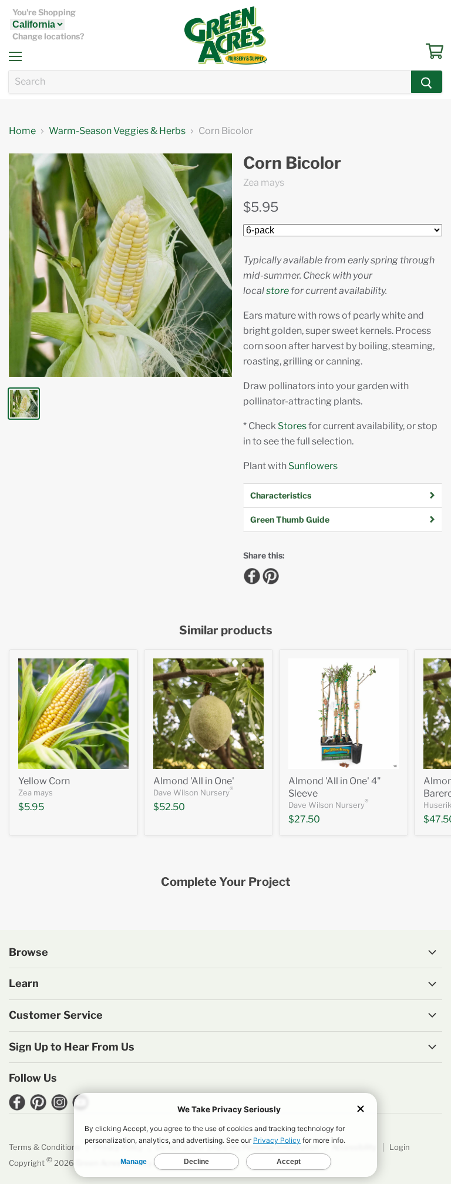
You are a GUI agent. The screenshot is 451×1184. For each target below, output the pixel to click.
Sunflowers (313, 465)
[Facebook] (250, 574)
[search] (210, 82)
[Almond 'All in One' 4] (343, 713)
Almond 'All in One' (193, 781)
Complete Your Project (226, 882)
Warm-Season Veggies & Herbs (117, 131)
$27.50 (304, 819)
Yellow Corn (44, 781)
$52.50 (169, 806)
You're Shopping (44, 12)
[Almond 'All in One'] (208, 713)
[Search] (426, 82)
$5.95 (260, 207)
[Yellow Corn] (73, 713)
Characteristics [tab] (280, 495)
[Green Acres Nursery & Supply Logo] (225, 35)
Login (399, 1147)
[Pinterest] (269, 574)
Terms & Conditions (44, 1147)
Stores (292, 426)
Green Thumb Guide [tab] (289, 519)
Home (22, 131)
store (277, 290)
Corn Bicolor (292, 163)
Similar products (225, 630)
